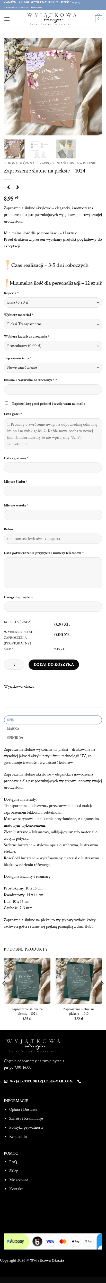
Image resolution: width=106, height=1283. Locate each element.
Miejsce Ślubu (15, 481)
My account (18, 1180)
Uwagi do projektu (18, 597)
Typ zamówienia (18, 358)
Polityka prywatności (26, 1127)
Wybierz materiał (18, 314)
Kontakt (16, 1189)
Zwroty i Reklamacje (26, 1118)
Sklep (13, 1171)
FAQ (13, 1162)
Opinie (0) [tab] (15, 738)
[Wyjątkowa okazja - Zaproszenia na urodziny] (53, 18)
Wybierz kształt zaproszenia (26, 336)
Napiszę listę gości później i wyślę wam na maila (48, 403)
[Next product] (8, 188)
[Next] (93, 86)
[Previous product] (18, 188)
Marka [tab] (13, 729)
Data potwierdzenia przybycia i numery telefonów (44, 552)
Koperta (11, 293)
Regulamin (18, 1136)
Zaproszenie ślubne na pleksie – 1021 (27, 1011)
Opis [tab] (10, 720)
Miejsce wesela (16, 505)
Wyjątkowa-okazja (19, 686)
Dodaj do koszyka (54, 664)
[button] (7, 19)
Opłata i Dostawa (23, 1109)
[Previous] (12, 86)
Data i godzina (16, 458)
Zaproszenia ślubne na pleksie (68, 163)
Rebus (9, 529)
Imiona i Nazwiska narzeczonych (30, 379)
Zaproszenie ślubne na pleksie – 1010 (78, 1011)
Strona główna (19, 163)
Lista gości (13, 413)
